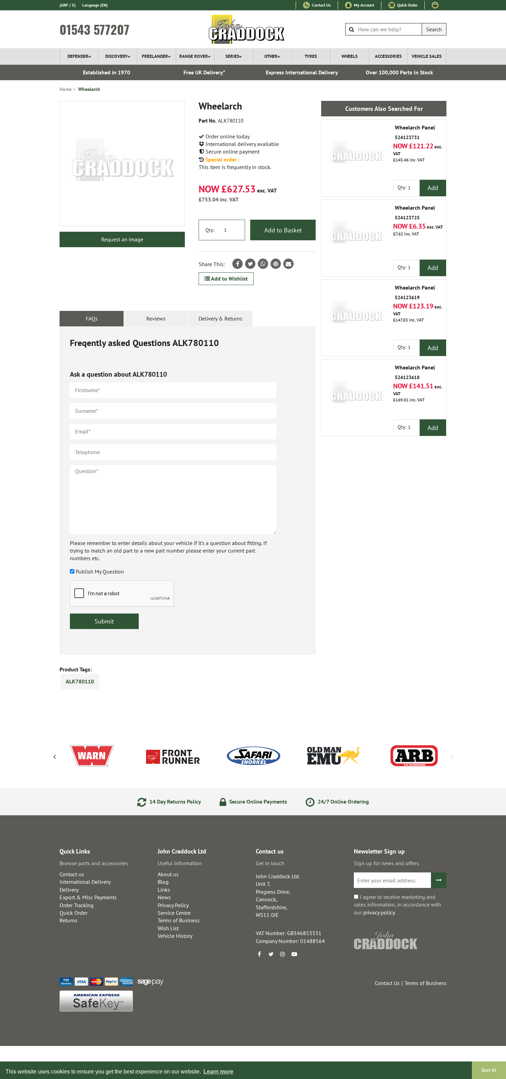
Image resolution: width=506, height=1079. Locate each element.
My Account (363, 5)
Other (270, 56)
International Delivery (85, 881)
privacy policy (378, 912)
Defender (77, 56)
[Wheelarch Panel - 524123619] (356, 314)
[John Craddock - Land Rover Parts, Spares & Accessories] (253, 29)
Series (232, 56)
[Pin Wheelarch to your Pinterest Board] (276, 264)
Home (66, 89)
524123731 (415, 132)
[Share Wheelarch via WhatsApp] (263, 264)
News (164, 897)
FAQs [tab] (92, 318)
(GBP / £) (68, 5)
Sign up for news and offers (386, 863)
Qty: (209, 230)
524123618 (415, 372)
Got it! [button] (489, 1070)
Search (434, 29)
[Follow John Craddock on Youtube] (294, 954)
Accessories (388, 56)
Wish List (168, 928)
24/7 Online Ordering (342, 801)
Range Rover (193, 56)
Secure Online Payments (257, 801)
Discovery (116, 56)
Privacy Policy (173, 905)
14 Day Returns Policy (174, 801)
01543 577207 (94, 29)
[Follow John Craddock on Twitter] (270, 954)
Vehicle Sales (427, 56)
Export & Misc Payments (88, 897)
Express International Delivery (302, 72)
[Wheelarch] (122, 163)
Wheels (349, 56)
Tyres (311, 56)
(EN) (95, 5)
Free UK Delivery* (204, 72)
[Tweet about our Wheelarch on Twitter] (250, 264)
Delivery (69, 889)
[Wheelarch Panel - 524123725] (356, 234)
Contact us (72, 874)
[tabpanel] (188, 490)
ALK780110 (80, 681)
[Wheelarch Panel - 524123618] (356, 394)
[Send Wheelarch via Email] (288, 264)
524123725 (415, 213)
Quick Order (407, 5)
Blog (163, 881)
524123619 (415, 293)
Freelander (155, 56)
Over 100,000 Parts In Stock (399, 72)
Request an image (122, 239)
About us (168, 874)
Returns (68, 920)
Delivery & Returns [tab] (220, 318)
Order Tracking (77, 905)
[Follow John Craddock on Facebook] (259, 954)
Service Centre (174, 912)
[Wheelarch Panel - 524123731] (356, 154)
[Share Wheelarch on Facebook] (237, 264)
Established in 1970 (106, 72)
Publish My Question (100, 571)
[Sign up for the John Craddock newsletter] (438, 880)
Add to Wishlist (229, 278)
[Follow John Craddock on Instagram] (282, 954)
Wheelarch (89, 89)
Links (164, 889)
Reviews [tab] (156, 318)
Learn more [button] (218, 1072)
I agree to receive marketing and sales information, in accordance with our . (397, 904)
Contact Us (321, 5)
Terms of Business (179, 920)
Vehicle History (175, 935)
